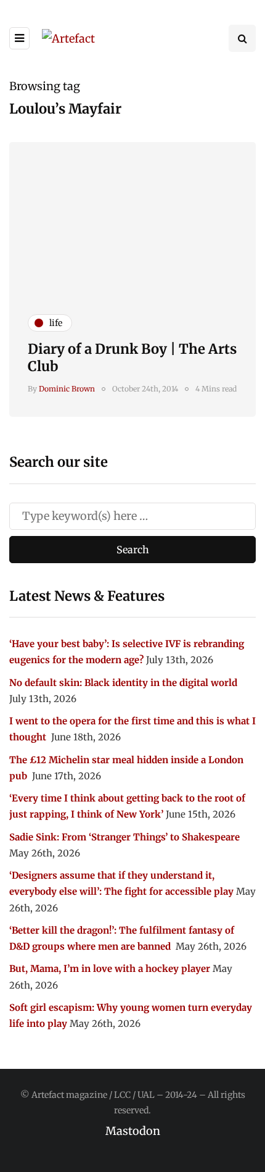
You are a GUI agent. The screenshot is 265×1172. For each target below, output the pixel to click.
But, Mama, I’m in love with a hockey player (109, 968)
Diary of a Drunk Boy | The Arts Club (132, 357)
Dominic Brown (67, 388)
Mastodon (132, 1131)
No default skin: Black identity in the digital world (123, 683)
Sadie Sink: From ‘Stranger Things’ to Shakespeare (124, 837)
